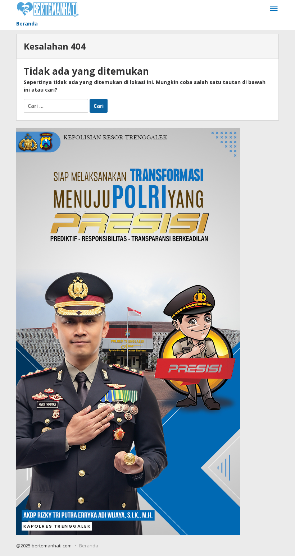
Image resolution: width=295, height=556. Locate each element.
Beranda (88, 545)
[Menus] (274, 8)
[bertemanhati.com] (47, 8)
